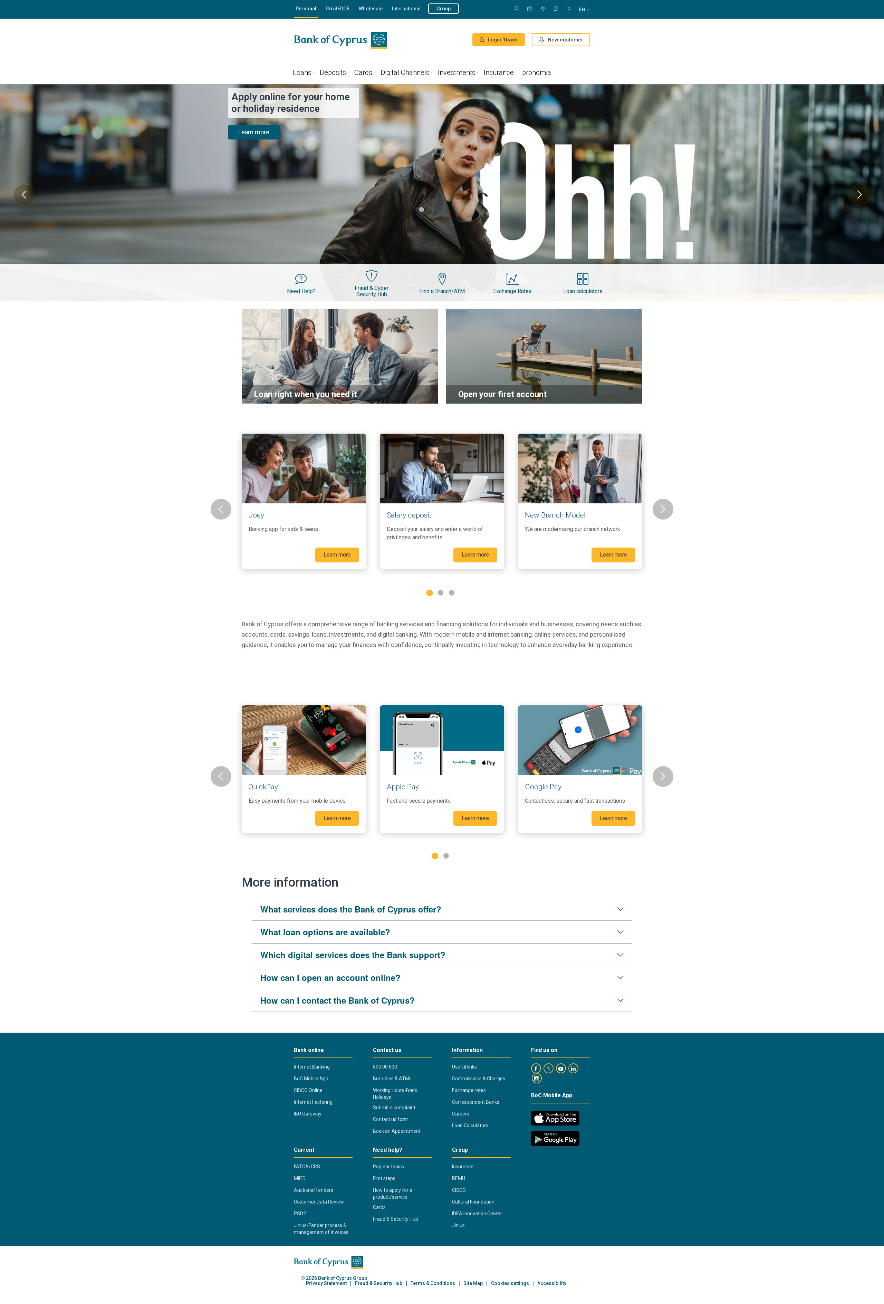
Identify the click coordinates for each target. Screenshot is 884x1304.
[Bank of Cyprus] (340, 40)
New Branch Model (555, 515)
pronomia (536, 72)
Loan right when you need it (305, 394)
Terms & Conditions (433, 1283)
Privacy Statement (326, 1283)
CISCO (459, 1190)
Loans (302, 72)
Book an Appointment (397, 1131)
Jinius (458, 1225)
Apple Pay (403, 786)
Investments (456, 72)
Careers (460, 1114)
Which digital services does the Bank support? (352, 954)
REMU (458, 1178)
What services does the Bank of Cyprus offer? (350, 909)
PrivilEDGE (337, 8)
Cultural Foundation (473, 1202)
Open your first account (502, 394)
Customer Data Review (319, 1202)
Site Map (473, 1283)
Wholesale (371, 8)
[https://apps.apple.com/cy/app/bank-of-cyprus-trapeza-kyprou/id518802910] (555, 1118)
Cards (363, 72)
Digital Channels (405, 72)
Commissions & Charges (478, 1078)
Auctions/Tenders (313, 1190)
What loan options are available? (325, 932)
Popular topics (388, 1166)
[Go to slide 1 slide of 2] (435, 856)
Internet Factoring (313, 1102)
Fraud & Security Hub (395, 1219)
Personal (306, 8)
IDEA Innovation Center (477, 1213)
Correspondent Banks (475, 1102)
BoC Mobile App (311, 1078)
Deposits (333, 72)
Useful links (464, 1067)
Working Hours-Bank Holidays (395, 1094)
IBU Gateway (307, 1114)
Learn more (253, 120)
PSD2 (300, 1213)
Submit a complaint (394, 1107)
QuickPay (263, 786)
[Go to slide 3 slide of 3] (451, 593)
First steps (384, 1178)
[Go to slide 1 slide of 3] (429, 592)
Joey (256, 515)
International (406, 8)
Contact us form (391, 1119)
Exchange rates (469, 1090)
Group (443, 8)
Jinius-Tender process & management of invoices (321, 1229)
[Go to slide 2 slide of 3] (440, 593)
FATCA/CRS (307, 1166)
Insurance (499, 72)
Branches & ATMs (392, 1078)
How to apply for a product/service (392, 1193)
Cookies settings (510, 1283)
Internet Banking (312, 1067)
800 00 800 (385, 1067)
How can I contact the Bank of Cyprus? (337, 1000)
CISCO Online (308, 1090)
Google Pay (543, 786)
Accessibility (551, 1283)
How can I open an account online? (330, 977)
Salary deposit (409, 515)
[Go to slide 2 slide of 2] (446, 856)
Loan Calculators (470, 1125)
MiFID (300, 1178)
